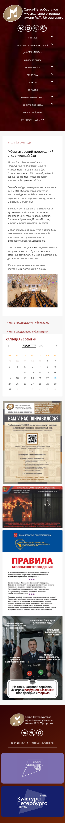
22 (47, 378)
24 (9, 383)
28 (17, 361)
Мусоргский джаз (32, 112)
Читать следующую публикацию (27, 331)
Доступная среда (32, 53)
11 (17, 372)
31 (40, 361)
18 (17, 378)
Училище (32, 38)
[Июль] (8, 346)
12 (25, 372)
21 (40, 378)
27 (9, 361)
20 (32, 378)
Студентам (32, 75)
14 (40, 372)
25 (17, 383)
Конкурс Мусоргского (32, 98)
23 (55, 378)
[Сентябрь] (56, 346)
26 (25, 383)
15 (47, 372)
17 (9, 378)
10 (9, 372)
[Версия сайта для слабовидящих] (43, 28)
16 (55, 372)
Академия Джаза (32, 60)
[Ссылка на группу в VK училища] (21, 28)
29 (25, 361)
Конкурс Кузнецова (32, 105)
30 (32, 361)
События (32, 83)
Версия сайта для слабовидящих (32, 743)
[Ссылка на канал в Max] (28, 28)
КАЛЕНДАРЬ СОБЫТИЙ (21, 339)
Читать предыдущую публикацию (28, 322)
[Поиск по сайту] (35, 28)
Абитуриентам (32, 68)
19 (25, 378)
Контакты (33, 90)
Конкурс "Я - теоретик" (32, 120)
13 (32, 372)
